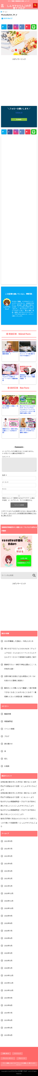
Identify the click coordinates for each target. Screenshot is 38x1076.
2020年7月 (8, 931)
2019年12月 (8, 975)
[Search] (34, 575)
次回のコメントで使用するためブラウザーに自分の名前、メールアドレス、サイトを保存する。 (18, 499)
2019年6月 (8, 1020)
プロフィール (21, 1058)
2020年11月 (8, 901)
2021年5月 (8, 856)
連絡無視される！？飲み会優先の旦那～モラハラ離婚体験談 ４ (27, 376)
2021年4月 (8, 864)
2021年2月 (8, 878)
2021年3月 (8, 871)
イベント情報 (9, 729)
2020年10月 (8, 908)
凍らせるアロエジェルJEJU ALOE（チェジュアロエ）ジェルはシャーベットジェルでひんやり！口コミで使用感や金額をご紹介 (27, 409)
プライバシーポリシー (8, 1058)
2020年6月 (8, 938)
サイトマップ (17, 1053)
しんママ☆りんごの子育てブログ (19, 6)
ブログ (6, 736)
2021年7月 (8, 849)
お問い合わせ (6, 1053)
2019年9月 (8, 998)
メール (5, 482)
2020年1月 (8, 968)
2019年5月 (8, 1028)
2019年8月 (8, 1005)
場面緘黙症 (8, 721)
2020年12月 (8, 893)
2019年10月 (8, 990)
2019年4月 (8, 1035)
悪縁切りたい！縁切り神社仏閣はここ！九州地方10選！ (10, 430)
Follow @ (19, 112)
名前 (4, 475)
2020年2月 (8, 961)
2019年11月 (8, 983)
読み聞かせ (8, 744)
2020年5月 (8, 946)
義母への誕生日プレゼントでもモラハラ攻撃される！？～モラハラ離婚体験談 (10, 377)
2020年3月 (8, 953)
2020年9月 (8, 916)
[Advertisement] (19, 86)
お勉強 (6, 766)
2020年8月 (8, 923)
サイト (4, 489)
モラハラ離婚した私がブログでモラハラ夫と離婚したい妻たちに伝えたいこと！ (19, 1064)
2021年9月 (8, 841)
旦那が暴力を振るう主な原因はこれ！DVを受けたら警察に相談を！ (27, 430)
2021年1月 (8, 886)
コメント (6, 456)
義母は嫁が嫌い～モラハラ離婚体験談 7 (10, 353)
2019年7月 (8, 1013)
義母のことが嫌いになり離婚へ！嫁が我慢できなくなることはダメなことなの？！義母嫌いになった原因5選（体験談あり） (20, 692)
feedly (20, 119)
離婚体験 (7, 714)
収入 (6, 759)
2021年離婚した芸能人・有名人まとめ (10, 406)
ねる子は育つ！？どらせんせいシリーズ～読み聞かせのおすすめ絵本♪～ (27, 353)
